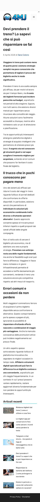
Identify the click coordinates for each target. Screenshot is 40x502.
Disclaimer (26, 497)
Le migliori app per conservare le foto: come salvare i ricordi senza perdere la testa (24, 425)
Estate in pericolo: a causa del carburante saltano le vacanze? (24, 485)
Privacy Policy (15, 497)
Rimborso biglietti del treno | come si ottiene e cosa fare (24, 410)
